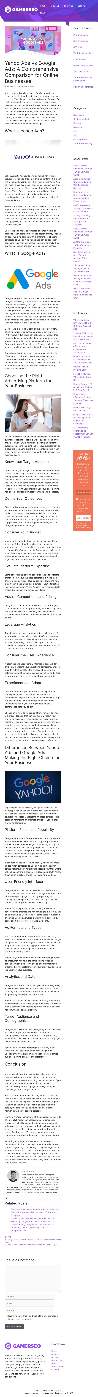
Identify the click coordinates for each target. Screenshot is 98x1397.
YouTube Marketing (82, 143)
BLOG (42, 13)
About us (55, 1354)
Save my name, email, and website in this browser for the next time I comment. (33, 1317)
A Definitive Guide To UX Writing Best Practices (82, 245)
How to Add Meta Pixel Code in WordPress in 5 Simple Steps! (32, 1245)
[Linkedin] (7, 1198)
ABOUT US (54, 6)
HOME (42, 6)
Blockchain (78, 115)
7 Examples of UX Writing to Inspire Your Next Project (81, 268)
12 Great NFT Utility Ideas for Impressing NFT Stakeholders (83, 336)
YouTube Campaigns (83, 53)
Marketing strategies (83, 87)
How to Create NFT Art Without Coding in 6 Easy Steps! (82, 387)
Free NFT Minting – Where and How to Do (82, 377)
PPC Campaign (80, 35)
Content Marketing (82, 119)
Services (55, 1357)
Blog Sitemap (57, 1366)
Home (54, 1351)
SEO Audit (78, 47)
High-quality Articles (83, 65)
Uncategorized (80, 139)
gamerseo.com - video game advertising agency (45, 1393)
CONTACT (82, 6)
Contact (55, 1369)
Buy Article (56, 1360)
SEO (75, 135)
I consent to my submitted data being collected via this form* (83, 505)
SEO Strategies (80, 41)
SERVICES (68, 6)
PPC (9, 1237)
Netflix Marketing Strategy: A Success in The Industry (83, 208)
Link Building (79, 59)
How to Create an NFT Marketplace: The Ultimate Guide (82, 359)
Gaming (77, 123)
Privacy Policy (57, 1390)
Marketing (78, 127)
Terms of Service (42, 1390)
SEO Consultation (81, 71)
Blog (53, 1363)
